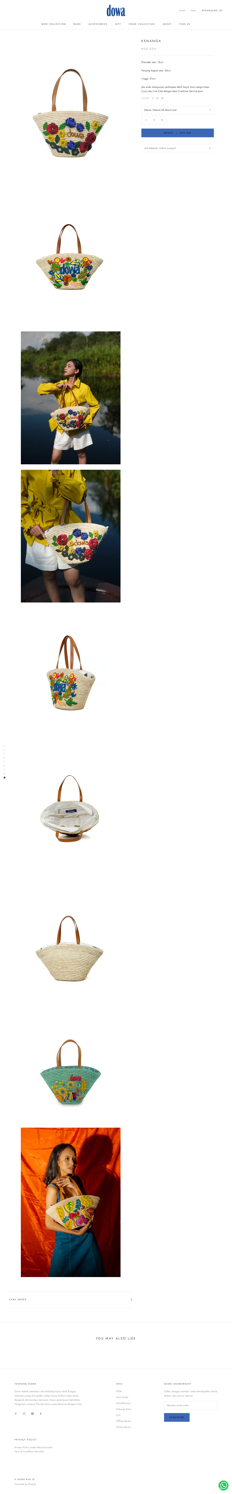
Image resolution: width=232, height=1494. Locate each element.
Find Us (184, 24)
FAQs (119, 1391)
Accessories (98, 24)
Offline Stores (123, 1421)
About (167, 24)
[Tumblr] (41, 1413)
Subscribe (176, 1417)
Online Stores (123, 1427)
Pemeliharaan (123, 1403)
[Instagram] (24, 1413)
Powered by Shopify (25, 1484)
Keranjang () (212, 10)
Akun (182, 10)
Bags (77, 24)
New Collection (54, 24)
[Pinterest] (162, 98)
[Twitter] (157, 98)
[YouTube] (32, 1413)
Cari (193, 10)
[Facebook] (153, 98)
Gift (118, 24)
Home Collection (142, 24)
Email (144, 91)
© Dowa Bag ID (24, 1479)
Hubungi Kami (123, 1409)
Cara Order (18, 1299)
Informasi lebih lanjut (160, 148)
